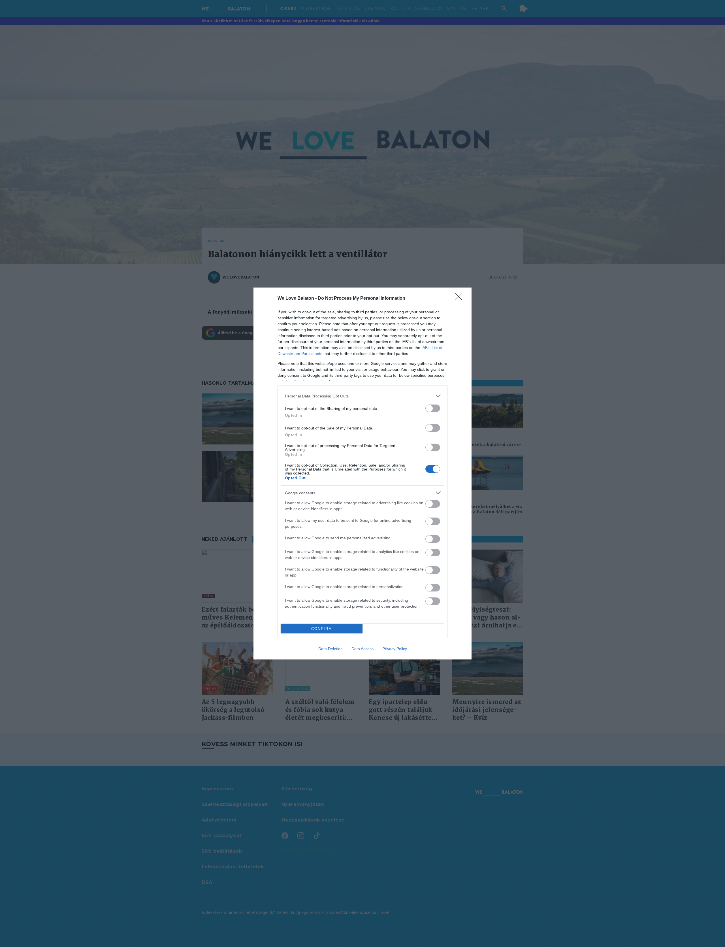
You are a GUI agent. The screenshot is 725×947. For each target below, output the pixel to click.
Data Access (362, 648)
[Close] (460, 298)
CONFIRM (321, 629)
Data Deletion (330, 648)
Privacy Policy (394, 648)
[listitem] (362, 396)
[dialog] (362, 473)
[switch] (432, 408)
